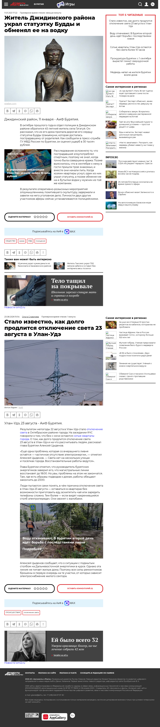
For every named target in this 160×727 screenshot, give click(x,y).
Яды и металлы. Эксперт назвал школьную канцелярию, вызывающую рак (134, 134)
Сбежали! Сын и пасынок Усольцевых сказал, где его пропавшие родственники (137, 376)
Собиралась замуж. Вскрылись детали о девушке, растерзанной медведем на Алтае (135, 114)
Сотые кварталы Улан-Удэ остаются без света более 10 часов (130, 48)
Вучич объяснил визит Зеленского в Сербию (136, 193)
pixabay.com (10, 103)
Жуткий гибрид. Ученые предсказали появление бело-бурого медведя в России (137, 345)
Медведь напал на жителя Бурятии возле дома (130, 73)
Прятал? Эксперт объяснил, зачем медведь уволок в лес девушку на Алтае (135, 103)
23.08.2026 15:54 (12, 317)
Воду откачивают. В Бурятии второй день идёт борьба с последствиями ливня (131, 36)
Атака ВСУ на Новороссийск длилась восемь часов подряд (136, 173)
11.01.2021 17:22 (10, 13)
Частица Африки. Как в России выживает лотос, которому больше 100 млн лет (136, 335)
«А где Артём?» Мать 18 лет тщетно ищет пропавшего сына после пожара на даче (136, 93)
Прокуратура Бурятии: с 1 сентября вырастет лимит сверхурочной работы (130, 61)
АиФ (21, 407)
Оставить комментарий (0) (80, 217)
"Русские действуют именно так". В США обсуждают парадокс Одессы (135, 162)
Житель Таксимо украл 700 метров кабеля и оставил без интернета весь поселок (81, 266)
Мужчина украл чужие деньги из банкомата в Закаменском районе (34, 264)
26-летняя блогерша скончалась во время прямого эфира (135, 183)
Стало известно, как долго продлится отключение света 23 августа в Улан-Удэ (130, 24)
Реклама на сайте (47, 673)
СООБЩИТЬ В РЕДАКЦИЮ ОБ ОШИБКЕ (97, 673)
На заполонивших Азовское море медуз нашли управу (134, 204)
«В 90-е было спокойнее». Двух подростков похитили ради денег (135, 354)
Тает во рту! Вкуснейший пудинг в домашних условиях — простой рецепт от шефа (135, 124)
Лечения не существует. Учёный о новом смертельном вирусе (135, 364)
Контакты (30, 673)
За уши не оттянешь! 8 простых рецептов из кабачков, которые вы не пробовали (137, 324)
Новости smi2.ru (14, 307)
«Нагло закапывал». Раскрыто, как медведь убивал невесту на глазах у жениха (136, 145)
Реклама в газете (68, 673)
